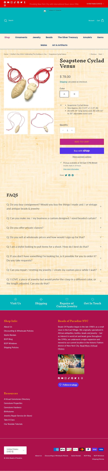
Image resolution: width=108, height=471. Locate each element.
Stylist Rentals (10, 335)
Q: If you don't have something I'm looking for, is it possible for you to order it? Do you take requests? (51, 258)
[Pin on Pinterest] (73, 175)
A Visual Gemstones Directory (17, 399)
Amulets (87, 37)
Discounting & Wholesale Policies (19, 331)
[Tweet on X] (66, 175)
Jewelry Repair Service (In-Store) (18, 415)
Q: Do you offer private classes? (25, 227)
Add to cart (82, 141)
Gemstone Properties (13, 403)
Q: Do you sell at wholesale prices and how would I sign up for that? (46, 237)
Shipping (63, 82)
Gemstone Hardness (12, 407)
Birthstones (9, 411)
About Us (8, 327)
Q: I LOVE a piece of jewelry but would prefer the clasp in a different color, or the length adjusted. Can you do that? (51, 281)
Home (6, 54)
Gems (100, 37)
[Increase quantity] (72, 130)
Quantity (64, 125)
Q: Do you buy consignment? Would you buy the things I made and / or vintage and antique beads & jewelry (52, 206)
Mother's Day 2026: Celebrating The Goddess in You (28, 54)
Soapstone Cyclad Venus (57, 54)
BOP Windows (10, 343)
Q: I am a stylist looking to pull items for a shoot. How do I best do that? (48, 246)
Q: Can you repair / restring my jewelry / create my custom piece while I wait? (52, 269)
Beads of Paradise (16, 458)
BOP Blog (8, 339)
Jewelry (37, 37)
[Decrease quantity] (62, 130)
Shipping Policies (11, 347)
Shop (7, 37)
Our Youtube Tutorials (13, 424)
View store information (71, 169)
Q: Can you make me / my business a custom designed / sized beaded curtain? (52, 218)
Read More (85, 345)
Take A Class (9, 420)
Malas (44, 45)
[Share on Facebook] (69, 175)
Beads (49, 37)
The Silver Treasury (68, 37)
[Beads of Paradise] (54, 20)
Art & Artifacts (59, 45)
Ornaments (21, 37)
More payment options (82, 157)
